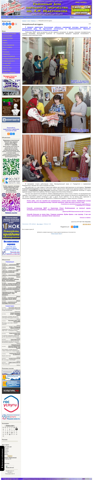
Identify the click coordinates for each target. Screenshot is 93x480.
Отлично (6, 448)
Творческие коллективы (9, 33)
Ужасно (6, 454)
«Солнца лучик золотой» (14, 358)
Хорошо (6, 450)
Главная (4, 17)
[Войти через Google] (16, 24)
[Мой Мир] (14, 134)
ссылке (14, 144)
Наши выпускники (8, 38)
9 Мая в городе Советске (14, 362)
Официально (6, 54)
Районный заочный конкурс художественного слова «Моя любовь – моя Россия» (14, 346)
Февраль (33, 20)
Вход (14, 17)
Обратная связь (7, 67)
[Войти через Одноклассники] (10, 27)
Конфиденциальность (9, 61)
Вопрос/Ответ (7, 70)
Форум (9, 17)
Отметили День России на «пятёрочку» (14, 354)
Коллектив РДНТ (7, 36)
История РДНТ (7, 63)
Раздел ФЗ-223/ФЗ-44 (9, 56)
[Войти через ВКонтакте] (6, 24)
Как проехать (6, 65)
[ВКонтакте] (11, 134)
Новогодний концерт (15, 339)
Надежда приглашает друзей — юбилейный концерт (15, 314)
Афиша (5, 40)
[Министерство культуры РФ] (11, 374)
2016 (28, 20)
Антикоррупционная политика (11, 58)
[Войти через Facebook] (9, 24)
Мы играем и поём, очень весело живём (14, 321)
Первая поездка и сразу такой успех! (14, 334)
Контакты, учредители (9, 72)
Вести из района (7, 47)
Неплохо (6, 451)
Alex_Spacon (40, 224)
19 (12, 432)
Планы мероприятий (8, 45)
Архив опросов (12, 457)
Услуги (5, 49)
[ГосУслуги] (11, 413)
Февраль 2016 (10, 425)
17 (7, 432)
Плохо (5, 453)
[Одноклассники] (8, 134)
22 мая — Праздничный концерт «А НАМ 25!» (14, 327)
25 (9, 434)
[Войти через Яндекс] (13, 24)
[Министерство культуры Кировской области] (11, 379)
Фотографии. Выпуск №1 (14, 307)
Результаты (5, 457)
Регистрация (20, 17)
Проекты (5, 42)
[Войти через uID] (3, 24)
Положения (6, 52)
